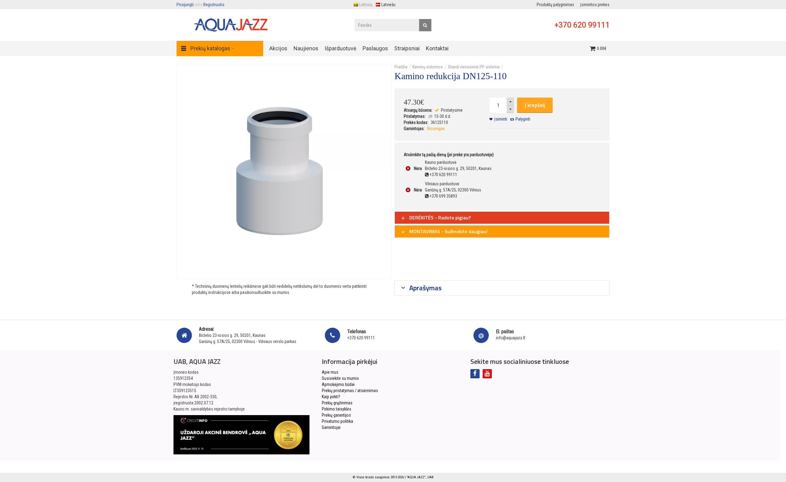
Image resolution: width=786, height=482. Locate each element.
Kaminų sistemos (427, 66)
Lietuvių (365, 4)
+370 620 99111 (581, 25)
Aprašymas (425, 288)
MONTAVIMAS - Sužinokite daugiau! (448, 231)
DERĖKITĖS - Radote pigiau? (439, 217)
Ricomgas (436, 128)
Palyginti (523, 119)
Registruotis (213, 4)
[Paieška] (425, 25)
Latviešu (388, 4)
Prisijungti (185, 4)
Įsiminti (500, 119)
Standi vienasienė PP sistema (474, 66)
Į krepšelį (535, 105)
